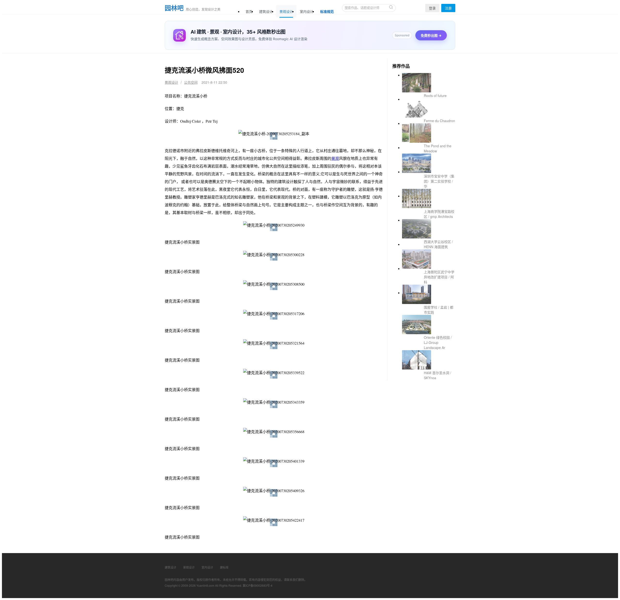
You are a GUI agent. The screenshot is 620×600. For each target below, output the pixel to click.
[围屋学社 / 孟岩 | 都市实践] (428, 254)
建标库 (224, 567)
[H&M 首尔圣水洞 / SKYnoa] (428, 303)
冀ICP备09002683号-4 (257, 585)
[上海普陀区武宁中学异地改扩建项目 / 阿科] (428, 230)
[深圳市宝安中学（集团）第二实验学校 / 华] (428, 158)
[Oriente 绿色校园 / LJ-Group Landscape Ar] (428, 279)
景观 (335, 158)
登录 (432, 8)
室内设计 (306, 11)
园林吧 (174, 8)
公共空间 (191, 82)
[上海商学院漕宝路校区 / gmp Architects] (428, 182)
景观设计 (286, 11)
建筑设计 (266, 11)
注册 (448, 8)
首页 (249, 11)
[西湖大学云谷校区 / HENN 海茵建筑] (428, 206)
